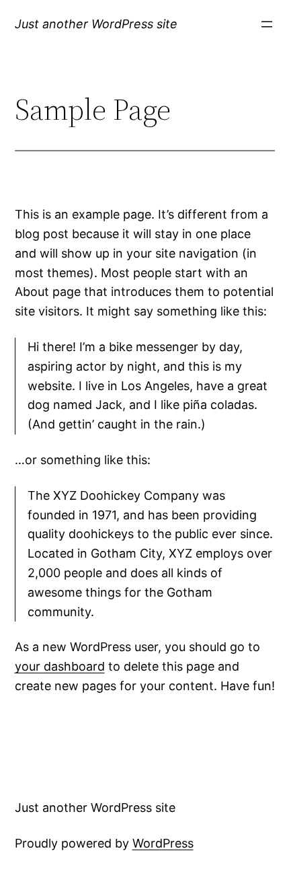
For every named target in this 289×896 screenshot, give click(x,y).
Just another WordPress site (96, 24)
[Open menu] (267, 24)
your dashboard (60, 666)
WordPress (163, 843)
